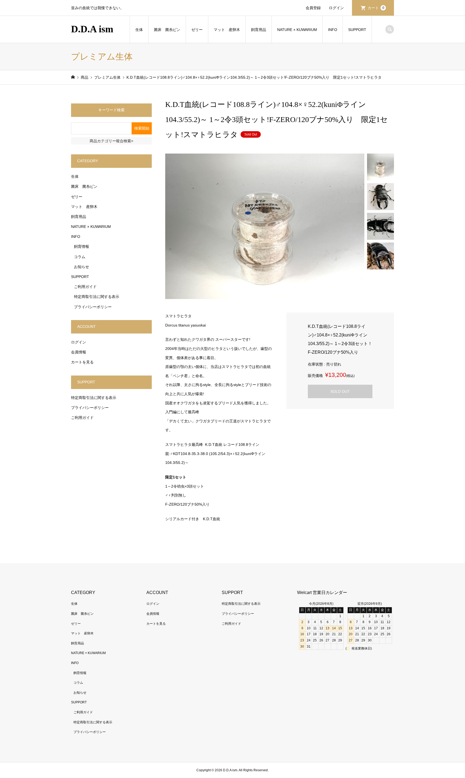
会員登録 (313, 8)
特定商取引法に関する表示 (96, 296)
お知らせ (81, 267)
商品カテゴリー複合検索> (111, 141)
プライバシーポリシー (93, 307)
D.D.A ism (92, 29)
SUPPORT (357, 29)
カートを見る (82, 362)
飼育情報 (81, 246)
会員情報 (78, 352)
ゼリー (197, 29)
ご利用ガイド (85, 286)
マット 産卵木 (227, 29)
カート (376, 8)
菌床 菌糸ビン (167, 29)
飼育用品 (258, 29)
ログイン (336, 8)
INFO (332, 29)
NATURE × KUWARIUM (297, 29)
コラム (79, 257)
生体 (139, 29)
